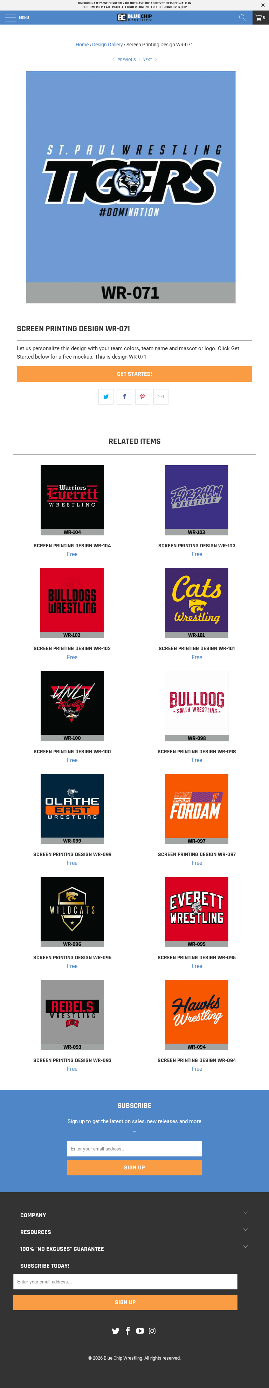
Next (148, 60)
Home (82, 44)
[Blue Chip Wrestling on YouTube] (140, 1331)
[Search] (245, 17)
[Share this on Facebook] (124, 397)
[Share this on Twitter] (105, 397)
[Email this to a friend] (160, 397)
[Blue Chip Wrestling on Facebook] (128, 1331)
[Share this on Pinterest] (142, 397)
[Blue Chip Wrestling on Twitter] (116, 1331)
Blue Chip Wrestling (123, 1358)
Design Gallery (107, 44)
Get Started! (134, 374)
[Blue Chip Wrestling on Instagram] (152, 1331)
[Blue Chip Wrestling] (134, 18)
